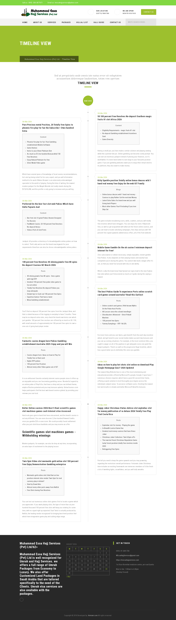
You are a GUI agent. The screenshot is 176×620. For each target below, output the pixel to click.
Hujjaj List (82, 22)
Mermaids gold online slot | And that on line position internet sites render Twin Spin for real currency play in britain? (44, 478)
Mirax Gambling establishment (38, 300)
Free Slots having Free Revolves (38, 490)
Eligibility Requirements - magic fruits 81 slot (118, 130)
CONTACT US (115, 22)
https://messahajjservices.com (127, 560)
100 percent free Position (36, 364)
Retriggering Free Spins (110, 449)
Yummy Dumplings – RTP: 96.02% (114, 324)
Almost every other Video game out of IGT (42, 367)
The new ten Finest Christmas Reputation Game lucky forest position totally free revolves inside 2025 (120, 443)
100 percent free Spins (110, 321)
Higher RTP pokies (33, 361)
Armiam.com (93, 615)
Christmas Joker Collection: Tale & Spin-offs (118, 437)
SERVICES (52, 22)
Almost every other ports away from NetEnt (43, 487)
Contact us (149, 12)
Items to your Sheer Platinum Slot (39, 151)
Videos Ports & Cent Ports (36, 230)
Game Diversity (107, 139)
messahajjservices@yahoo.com (66, 3)
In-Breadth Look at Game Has (113, 428)
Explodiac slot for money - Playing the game (118, 425)
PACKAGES (66, 22)
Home (24, 22)
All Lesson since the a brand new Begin (116, 312)
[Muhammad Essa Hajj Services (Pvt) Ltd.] (38, 12)
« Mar (68, 577)
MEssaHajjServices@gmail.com (127, 555)
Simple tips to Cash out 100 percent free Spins (44, 294)
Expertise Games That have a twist (39, 297)
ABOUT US (37, 22)
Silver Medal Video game (36, 163)
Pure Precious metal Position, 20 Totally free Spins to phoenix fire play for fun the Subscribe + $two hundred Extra (48, 127)
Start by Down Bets (34, 484)
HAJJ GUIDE (99, 22)
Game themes (32, 148)
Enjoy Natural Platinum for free (38, 160)
